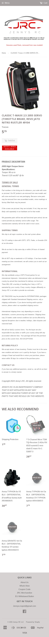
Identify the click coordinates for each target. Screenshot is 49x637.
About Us (24, 582)
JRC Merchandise (24, 593)
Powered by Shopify (33, 622)
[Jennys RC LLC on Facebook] (24, 612)
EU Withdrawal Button (24, 596)
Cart (45, 3)
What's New (25, 586)
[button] (9, 148)
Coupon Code (24, 589)
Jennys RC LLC (18, 622)
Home (4, 53)
